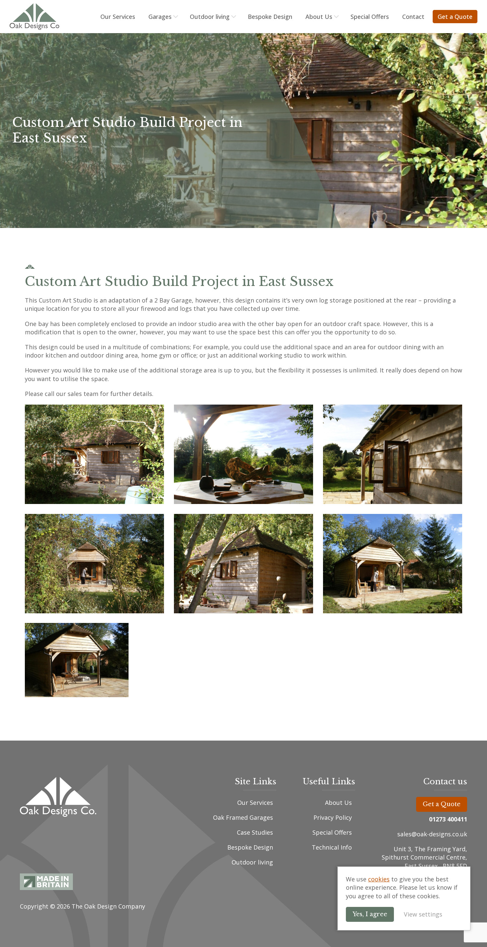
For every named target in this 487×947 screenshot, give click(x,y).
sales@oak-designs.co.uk (432, 834)
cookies (379, 879)
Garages (160, 17)
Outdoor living (210, 17)
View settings (423, 914)
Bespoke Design (270, 17)
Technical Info (332, 847)
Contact (413, 17)
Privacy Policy (332, 817)
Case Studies (255, 832)
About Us (318, 17)
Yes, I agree (369, 914)
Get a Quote (455, 17)
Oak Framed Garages (243, 817)
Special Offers (370, 17)
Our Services (117, 17)
